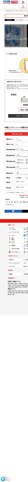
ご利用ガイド (11, 259)
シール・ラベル (13, 242)
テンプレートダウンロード (14, 263)
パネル (12, 235)
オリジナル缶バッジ (15, 252)
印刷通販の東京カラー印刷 (11, 11)
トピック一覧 (11, 266)
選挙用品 (13, 245)
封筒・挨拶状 (12, 239)
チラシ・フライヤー (13, 229)
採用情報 (10, 274)
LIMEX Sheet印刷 (15, 248)
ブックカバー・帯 (15, 232)
